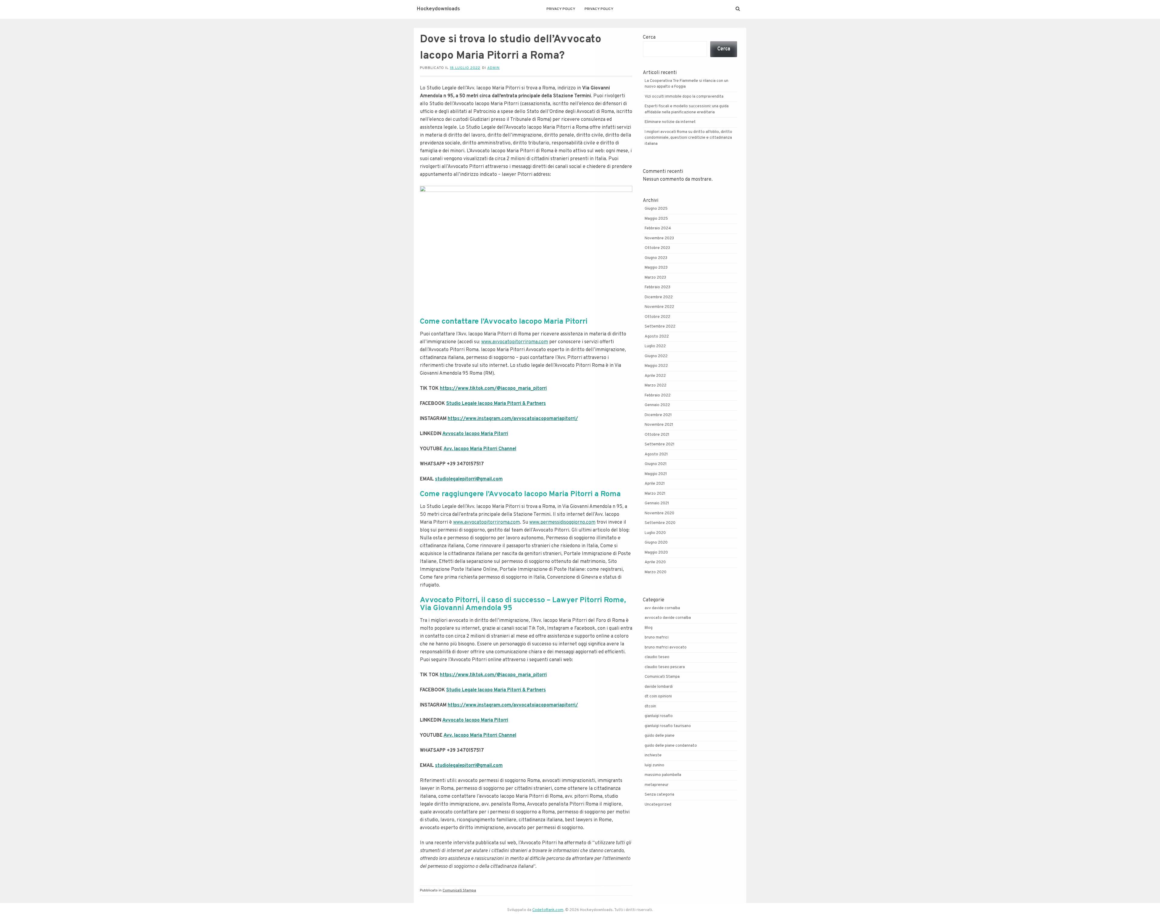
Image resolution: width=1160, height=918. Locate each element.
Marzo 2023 (655, 277)
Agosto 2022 (657, 336)
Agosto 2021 (656, 454)
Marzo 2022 (655, 385)
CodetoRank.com (547, 910)
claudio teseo (657, 657)
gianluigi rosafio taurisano (668, 726)
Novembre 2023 (659, 238)
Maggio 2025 (656, 218)
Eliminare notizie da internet (670, 122)
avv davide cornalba (662, 608)
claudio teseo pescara (665, 667)
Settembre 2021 (660, 444)
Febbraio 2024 (658, 228)
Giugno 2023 (656, 258)
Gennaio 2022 (657, 405)
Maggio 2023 (656, 267)
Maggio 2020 (656, 552)
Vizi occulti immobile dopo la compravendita (684, 96)
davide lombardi (659, 686)
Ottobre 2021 (657, 434)
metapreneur (657, 785)
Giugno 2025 (656, 208)
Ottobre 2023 (657, 248)
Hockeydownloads (438, 9)
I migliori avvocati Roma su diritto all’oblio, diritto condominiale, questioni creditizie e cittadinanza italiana (688, 138)
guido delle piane (660, 735)
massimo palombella (663, 775)
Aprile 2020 (655, 562)
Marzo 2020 (655, 572)
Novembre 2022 (659, 307)
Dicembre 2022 (659, 297)
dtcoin (650, 706)
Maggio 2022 (656, 366)
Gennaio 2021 (657, 503)
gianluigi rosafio (659, 716)
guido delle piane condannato (671, 745)
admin (493, 68)
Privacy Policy (560, 9)
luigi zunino (654, 765)
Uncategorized (658, 804)
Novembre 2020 (659, 513)
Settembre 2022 (660, 326)
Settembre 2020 (660, 523)
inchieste (653, 755)
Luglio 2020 (655, 533)
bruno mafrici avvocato (666, 647)
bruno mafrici (657, 637)
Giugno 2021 (656, 464)
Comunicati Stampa (459, 890)
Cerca (649, 37)
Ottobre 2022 (657, 317)
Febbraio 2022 (658, 395)
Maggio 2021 (656, 474)
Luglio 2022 (655, 346)
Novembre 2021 (659, 424)
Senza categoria (659, 794)
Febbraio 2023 (657, 287)
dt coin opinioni (658, 696)
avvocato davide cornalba (668, 618)
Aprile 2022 (655, 375)
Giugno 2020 (656, 542)
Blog (648, 627)
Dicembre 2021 (658, 415)
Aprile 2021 (655, 483)
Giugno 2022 (656, 356)
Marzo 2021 (655, 493)
